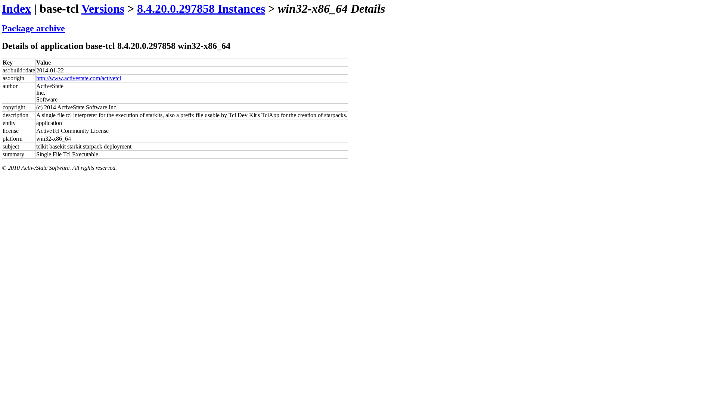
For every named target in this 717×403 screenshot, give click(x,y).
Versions (102, 8)
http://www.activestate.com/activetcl (78, 78)
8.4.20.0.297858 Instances (201, 8)
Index (16, 8)
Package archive (33, 28)
